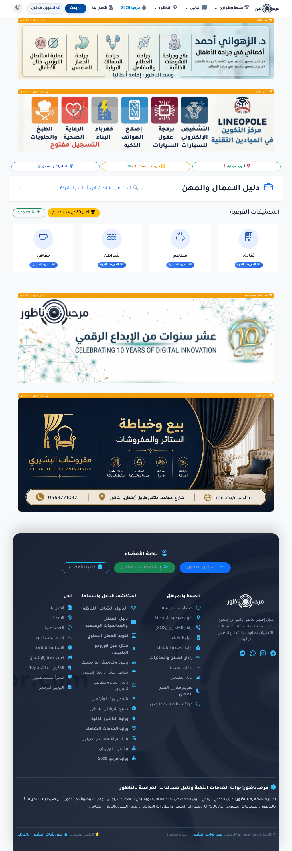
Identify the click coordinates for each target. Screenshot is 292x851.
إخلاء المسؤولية (50, 638)
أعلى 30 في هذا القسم (71, 213)
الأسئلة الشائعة (49, 648)
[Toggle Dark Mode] (18, 8)
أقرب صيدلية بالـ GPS (174, 618)
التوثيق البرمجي (51, 688)
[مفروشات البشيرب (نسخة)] (146, 455)
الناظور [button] (165, 8)
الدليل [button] (195, 8)
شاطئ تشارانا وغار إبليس (105, 673)
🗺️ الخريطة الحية (249, 264)
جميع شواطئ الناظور (109, 709)
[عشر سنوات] (146, 340)
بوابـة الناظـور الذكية (109, 719)
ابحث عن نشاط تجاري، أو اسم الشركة (96, 188)
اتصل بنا (99, 8)
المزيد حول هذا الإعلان (33, 20)
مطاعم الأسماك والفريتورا (105, 739)
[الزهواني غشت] (146, 51)
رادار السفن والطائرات (171, 658)
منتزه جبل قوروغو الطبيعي (111, 649)
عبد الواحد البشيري (206, 835)
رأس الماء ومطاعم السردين (111, 686)
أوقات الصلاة (181, 668)
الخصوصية (54, 628)
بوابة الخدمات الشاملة (107, 729)
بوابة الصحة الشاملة (175, 648)
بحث (73, 8)
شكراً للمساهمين (48, 678)
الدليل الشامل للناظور (104, 608)
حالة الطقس (181, 678)
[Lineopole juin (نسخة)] (146, 122)
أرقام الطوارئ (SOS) (174, 628)
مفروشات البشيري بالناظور (39, 835)
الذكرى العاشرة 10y (46, 668)
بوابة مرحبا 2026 (113, 759)
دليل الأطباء (182, 638)
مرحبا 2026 (130, 8)
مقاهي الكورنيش (113, 749)
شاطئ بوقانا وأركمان (110, 699)
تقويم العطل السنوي (107, 636)
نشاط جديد (26, 213)
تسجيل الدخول (202, 568)
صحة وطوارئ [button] (231, 8)
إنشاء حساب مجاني (141, 568)
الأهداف (57, 618)
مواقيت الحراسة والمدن (171, 704)
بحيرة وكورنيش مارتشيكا (104, 663)
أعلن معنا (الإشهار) (46, 658)
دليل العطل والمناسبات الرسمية (106, 622)
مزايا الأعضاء (83, 568)
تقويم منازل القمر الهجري (176, 691)
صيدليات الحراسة (177, 608)
